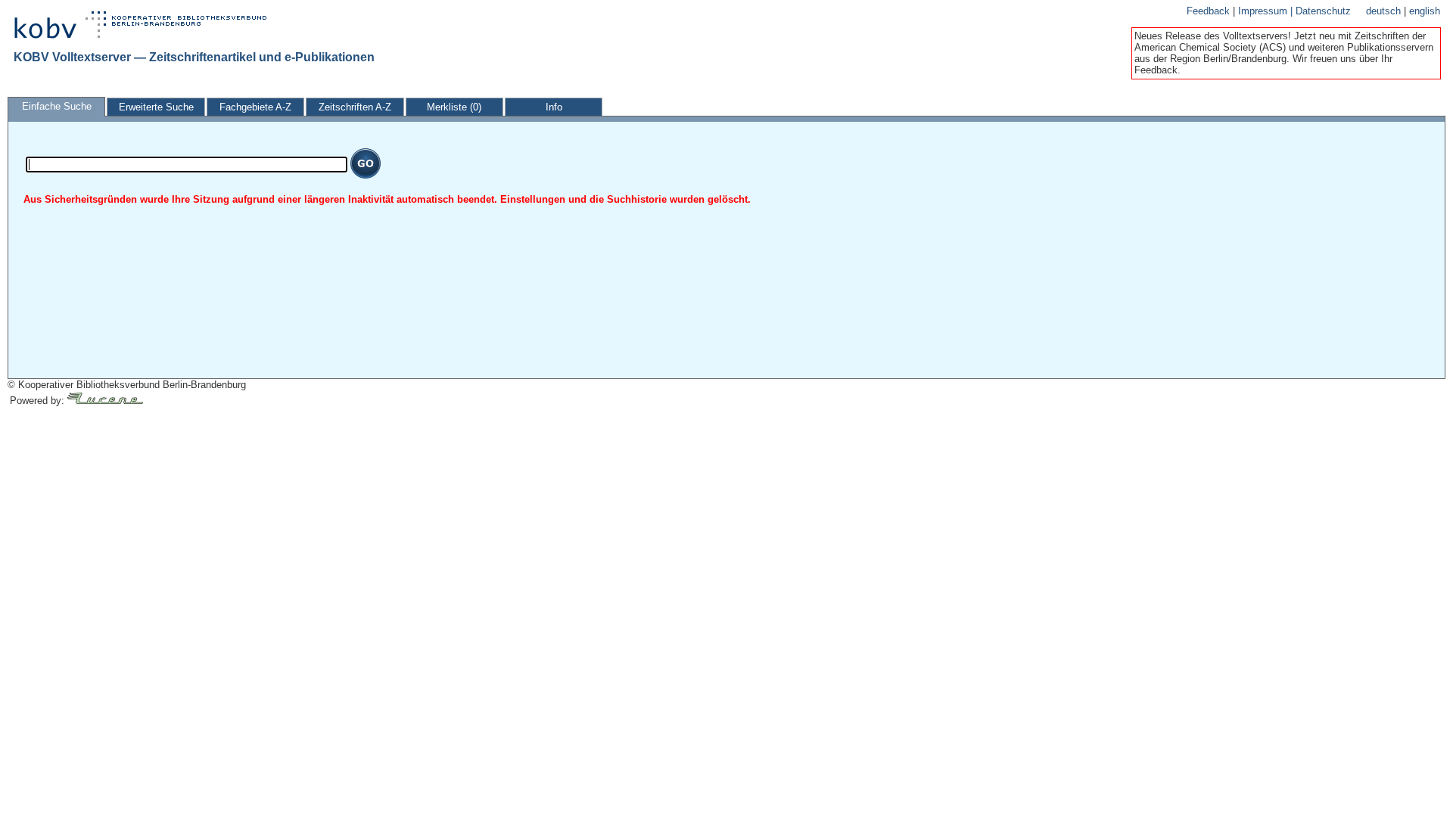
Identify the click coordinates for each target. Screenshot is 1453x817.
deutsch (1385, 11)
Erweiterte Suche (156, 107)
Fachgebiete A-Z (255, 107)
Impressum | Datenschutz (1294, 11)
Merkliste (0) (454, 107)
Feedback (1210, 11)
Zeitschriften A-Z (355, 107)
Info (554, 107)
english (1424, 11)
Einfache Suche (57, 106)
